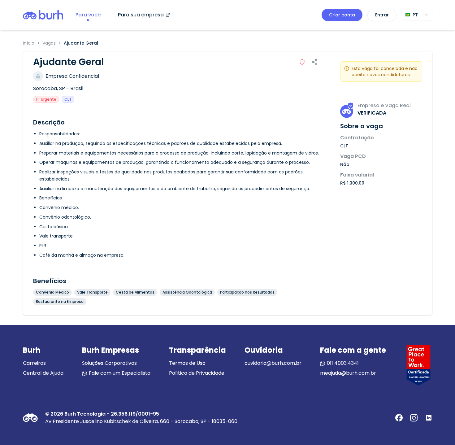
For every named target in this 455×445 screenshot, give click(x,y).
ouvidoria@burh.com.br (273, 363)
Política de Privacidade (196, 373)
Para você (88, 14)
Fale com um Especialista (119, 373)
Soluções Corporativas (109, 363)
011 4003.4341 (343, 363)
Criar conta (342, 15)
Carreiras (34, 363)
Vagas (49, 43)
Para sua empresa (141, 14)
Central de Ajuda (43, 373)
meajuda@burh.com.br (348, 373)
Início (28, 43)
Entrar (382, 15)
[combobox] (416, 14)
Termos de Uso (187, 363)
